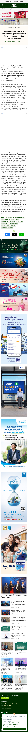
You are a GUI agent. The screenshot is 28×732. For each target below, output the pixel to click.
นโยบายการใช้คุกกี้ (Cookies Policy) (10, 724)
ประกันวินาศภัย (11, 219)
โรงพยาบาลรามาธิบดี (5, 225)
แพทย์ (3, 223)
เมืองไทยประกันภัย (19, 221)
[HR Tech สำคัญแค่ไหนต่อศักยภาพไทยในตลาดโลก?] (14, 585)
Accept (14, 728)
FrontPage (11, 27)
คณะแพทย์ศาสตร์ (9, 217)
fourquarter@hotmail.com (12, 704)
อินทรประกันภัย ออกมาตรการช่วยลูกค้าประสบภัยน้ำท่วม (20, 652)
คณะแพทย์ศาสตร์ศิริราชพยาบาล (18, 217)
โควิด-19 (6, 223)
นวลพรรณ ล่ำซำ (5, 219)
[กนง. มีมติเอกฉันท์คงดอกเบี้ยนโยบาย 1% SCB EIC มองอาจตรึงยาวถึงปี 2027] (5, 635)
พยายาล (17, 219)
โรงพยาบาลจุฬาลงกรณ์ (14, 223)
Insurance (17, 27)
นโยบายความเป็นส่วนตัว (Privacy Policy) (11, 722)
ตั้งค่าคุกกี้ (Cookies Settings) (9, 726)
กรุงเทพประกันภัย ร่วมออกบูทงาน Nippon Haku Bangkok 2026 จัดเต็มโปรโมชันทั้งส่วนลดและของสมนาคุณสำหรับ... (7, 669)
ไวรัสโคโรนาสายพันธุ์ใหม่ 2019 (7, 227)
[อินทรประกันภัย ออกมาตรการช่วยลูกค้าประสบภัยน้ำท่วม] (5, 628)
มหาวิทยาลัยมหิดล (5, 221)
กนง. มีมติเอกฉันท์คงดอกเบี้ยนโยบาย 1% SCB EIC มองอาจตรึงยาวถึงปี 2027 (18, 635)
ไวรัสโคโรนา (13, 225)
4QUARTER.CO (8, 708)
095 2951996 (7, 705)
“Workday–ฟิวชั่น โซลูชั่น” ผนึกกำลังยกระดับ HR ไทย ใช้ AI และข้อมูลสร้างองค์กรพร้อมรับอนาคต (18, 612)
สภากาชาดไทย (12, 221)
